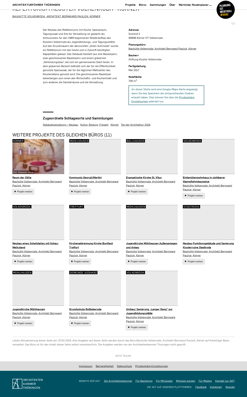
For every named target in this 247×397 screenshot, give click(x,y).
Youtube (230, 387)
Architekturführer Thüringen (36, 5)
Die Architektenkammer (118, 381)
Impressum (85, 366)
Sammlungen (158, 5)
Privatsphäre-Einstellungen (151, 366)
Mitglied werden (185, 381)
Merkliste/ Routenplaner (194, 5)
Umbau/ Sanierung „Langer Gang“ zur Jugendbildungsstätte (149, 311)
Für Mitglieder (164, 381)
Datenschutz (124, 366)
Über (172, 5)
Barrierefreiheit (105, 366)
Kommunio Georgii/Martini (85, 177)
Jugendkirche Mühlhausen (28, 309)
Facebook (201, 387)
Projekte (130, 5)
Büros (142, 5)
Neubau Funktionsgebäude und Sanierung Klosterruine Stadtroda (208, 245)
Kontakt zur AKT (225, 381)
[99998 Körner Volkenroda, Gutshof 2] (233, 23)
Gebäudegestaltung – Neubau (60, 125)
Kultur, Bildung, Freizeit (94, 125)
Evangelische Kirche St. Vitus (144, 177)
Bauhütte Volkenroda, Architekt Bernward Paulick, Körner (56, 16)
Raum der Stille (21, 177)
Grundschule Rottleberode (85, 309)
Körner (114, 125)
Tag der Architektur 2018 (135, 125)
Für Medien (205, 381)
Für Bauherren (144, 381)
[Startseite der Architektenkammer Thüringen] (36, 384)
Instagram (216, 387)
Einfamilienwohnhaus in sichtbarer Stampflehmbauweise (204, 179)
